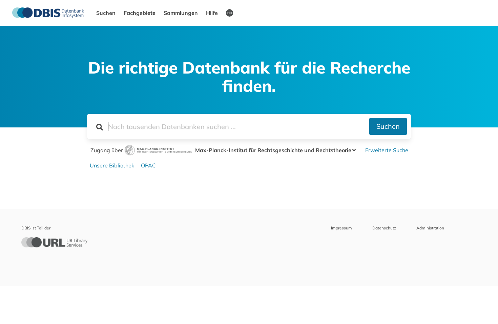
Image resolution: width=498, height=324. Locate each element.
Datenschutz (384, 227)
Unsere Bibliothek (112, 165)
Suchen (106, 12)
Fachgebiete (139, 12)
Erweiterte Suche (386, 150)
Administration (430, 227)
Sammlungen (181, 12)
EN (229, 13)
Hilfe (212, 12)
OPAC (148, 165)
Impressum (341, 227)
